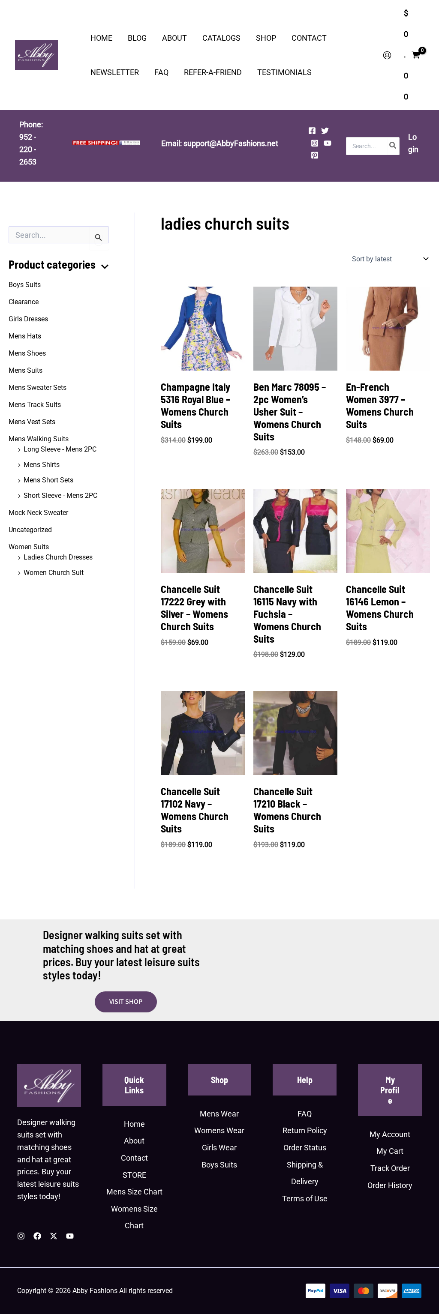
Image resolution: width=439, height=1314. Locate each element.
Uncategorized (30, 530)
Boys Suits (25, 285)
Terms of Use (305, 1198)
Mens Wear (219, 1113)
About (134, 1140)
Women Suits (29, 547)
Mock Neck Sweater (38, 513)
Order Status (304, 1147)
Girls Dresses (28, 319)
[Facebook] (312, 131)
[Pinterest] (315, 155)
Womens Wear (219, 1130)
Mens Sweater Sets (37, 387)
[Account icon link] (387, 55)
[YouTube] (327, 143)
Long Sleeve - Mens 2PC (60, 449)
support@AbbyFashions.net (230, 143)
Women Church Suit (54, 573)
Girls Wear (219, 1147)
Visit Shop (125, 1001)
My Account (390, 1134)
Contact (134, 1157)
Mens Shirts (42, 465)
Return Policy (305, 1130)
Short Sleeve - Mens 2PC (60, 495)
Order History (389, 1185)
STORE (134, 1174)
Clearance (24, 302)
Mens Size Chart (134, 1191)
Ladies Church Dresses (58, 557)
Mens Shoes (27, 353)
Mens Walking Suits (39, 439)
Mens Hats (25, 336)
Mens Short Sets (48, 480)
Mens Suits (25, 370)
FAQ (305, 1113)
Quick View (203, 360)
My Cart (389, 1150)
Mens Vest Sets (32, 422)
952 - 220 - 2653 (27, 149)
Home (134, 1123)
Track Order (390, 1168)
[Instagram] (315, 143)
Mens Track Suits (35, 405)
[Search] (393, 146)
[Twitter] (325, 131)
